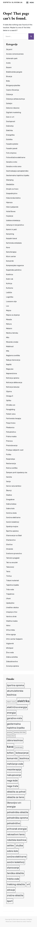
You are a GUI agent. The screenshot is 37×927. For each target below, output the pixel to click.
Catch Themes (27, 921)
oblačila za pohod (16, 791)
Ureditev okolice (12, 607)
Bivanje (9, 76)
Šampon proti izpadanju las (16, 472)
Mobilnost (10, 346)
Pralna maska (11, 436)
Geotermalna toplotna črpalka (17, 175)
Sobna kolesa (11, 504)
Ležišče (9, 292)
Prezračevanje (11, 445)
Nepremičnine (11, 373)
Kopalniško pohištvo (13, 270)
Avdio (8, 63)
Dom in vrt (10, 117)
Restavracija (11, 463)
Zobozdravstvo (12, 661)
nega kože (12, 780)
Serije (8, 481)
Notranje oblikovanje (14, 382)
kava (10, 746)
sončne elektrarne (16, 856)
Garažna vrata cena (13, 166)
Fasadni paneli (11, 148)
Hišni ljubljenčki (12, 207)
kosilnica (24, 758)
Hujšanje (9, 216)
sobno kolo (12, 851)
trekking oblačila (16, 884)
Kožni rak (9, 279)
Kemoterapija (11, 252)
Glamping (9, 180)
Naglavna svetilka (13, 355)
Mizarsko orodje (12, 342)
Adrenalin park (11, 58)
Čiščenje (9, 94)
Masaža (9, 319)
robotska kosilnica (16, 840)
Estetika (9, 139)
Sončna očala (11, 513)
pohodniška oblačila (17, 812)
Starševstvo (11, 540)
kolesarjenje (22, 753)
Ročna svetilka (11, 468)
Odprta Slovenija (13, 2)
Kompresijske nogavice (15, 265)
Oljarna (9, 391)
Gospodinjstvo (11, 193)
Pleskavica (10, 427)
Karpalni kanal (11, 238)
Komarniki (10, 261)
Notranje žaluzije (12, 387)
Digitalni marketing (13, 112)
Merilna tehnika (12, 333)
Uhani (8, 598)
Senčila (9, 477)
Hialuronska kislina (13, 198)
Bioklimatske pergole (14, 72)
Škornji (9, 490)
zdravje (11, 890)
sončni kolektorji (15, 862)
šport (10, 901)
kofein (10, 753)
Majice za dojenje (13, 315)
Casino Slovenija (12, 90)
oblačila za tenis (15, 797)
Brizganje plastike (13, 85)
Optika (8, 400)
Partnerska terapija (13, 418)
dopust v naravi (11, 701)
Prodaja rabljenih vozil (14, 450)
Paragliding (10, 409)
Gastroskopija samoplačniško (17, 171)
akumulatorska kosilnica (15, 693)
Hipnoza (9, 202)
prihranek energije (17, 829)
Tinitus (9, 576)
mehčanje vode (15, 764)
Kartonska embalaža (14, 243)
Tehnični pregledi (12, 558)
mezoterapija (14, 769)
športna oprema (15, 685)
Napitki (9, 364)
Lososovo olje (11, 301)
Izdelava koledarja (13, 220)
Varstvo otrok (11, 616)
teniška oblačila (15, 873)
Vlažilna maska (11, 621)
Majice (8, 310)
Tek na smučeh (12, 562)
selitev (10, 845)
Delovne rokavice (12, 108)
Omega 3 (9, 396)
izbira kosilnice (15, 740)
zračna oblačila (15, 895)
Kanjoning (10, 234)
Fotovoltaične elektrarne (15, 157)
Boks (8, 81)
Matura (9, 324)
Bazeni (9, 67)
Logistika (9, 297)
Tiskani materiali (12, 580)
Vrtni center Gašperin (14, 639)
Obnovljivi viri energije (14, 804)
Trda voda (10, 589)
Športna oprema (12, 531)
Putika (8, 454)
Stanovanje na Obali (14, 535)
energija (11, 712)
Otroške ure (10, 405)
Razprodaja (10, 459)
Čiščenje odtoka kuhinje (15, 99)
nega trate (12, 786)
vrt (28, 884)
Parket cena (10, 414)
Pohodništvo (11, 432)
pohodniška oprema (17, 818)
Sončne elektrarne (13, 517)
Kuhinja (9, 283)
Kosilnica (9, 274)
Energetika (10, 135)
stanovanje (13, 867)
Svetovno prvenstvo (14, 553)
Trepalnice (10, 594)
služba (19, 845)
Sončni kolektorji (12, 522)
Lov (7, 306)
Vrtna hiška (10, 630)
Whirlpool (9, 648)
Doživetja (9, 126)
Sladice (9, 495)
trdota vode (13, 879)
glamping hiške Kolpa (19, 732)
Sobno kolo (10, 508)
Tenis (8, 571)
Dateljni (9, 103)
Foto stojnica (11, 153)
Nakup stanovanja (13, 360)
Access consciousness (15, 54)
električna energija (17, 707)
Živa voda (10, 652)
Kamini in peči (11, 229)
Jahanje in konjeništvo (15, 225)
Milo (7, 337)
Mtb (7, 351)
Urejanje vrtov (11, 612)
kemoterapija (19, 747)
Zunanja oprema (12, 666)
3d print (9, 49)
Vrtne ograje (11, 634)
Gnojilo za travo (12, 189)
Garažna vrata (11, 162)
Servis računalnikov (13, 486)
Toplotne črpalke (12, 585)
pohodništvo (13, 823)
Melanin (9, 328)
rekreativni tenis (16, 834)
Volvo (8, 625)
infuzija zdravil (11, 736)
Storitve (9, 544)
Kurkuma (9, 288)
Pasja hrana (10, 423)
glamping (9, 732)
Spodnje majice (12, 526)
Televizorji (10, 567)
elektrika (23, 701)
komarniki (12, 758)
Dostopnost (10, 121)
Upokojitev (10, 603)
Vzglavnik (10, 643)
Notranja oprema (12, 378)
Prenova (9, 441)
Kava (8, 247)
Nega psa (9, 369)
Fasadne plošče (12, 144)
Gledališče (10, 184)
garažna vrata (14, 718)
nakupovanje (14, 775)
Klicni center (11, 256)
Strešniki (9, 549)
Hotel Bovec (11, 211)
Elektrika (9, 130)
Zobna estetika (12, 657)
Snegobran (10, 499)
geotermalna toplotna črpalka (16, 726)
